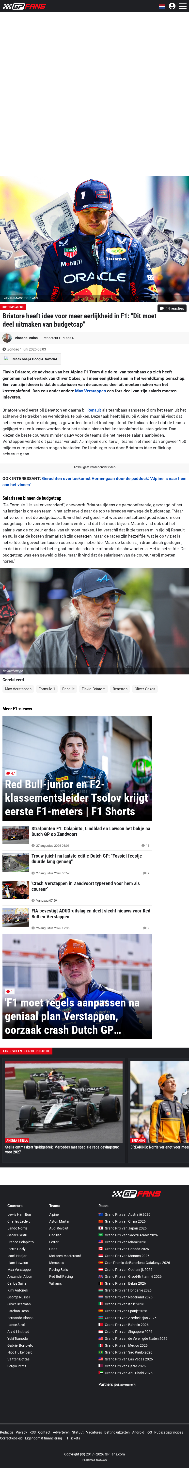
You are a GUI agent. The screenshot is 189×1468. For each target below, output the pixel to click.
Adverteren (61, 1432)
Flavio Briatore (94, 689)
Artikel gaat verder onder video (94, 467)
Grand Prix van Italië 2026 (124, 1304)
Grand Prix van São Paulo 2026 (128, 1352)
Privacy (21, 1432)
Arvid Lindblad (18, 1332)
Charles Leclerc (19, 1221)
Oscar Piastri (17, 1235)
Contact (44, 1432)
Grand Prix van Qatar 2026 (125, 1366)
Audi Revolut (58, 1228)
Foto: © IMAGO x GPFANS (20, 298)
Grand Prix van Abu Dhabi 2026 (129, 1373)
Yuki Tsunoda (17, 1338)
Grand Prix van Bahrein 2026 (127, 1325)
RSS (33, 1432)
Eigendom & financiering (43, 1438)
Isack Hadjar (17, 1256)
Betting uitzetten (117, 1432)
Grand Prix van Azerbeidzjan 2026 (131, 1318)
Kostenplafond (13, 307)
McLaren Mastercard (65, 1256)
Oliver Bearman (19, 1304)
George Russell (18, 1297)
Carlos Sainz (16, 1283)
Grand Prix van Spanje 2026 (126, 1311)
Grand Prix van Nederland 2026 (129, 1297)
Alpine (54, 1214)
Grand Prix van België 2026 (125, 1283)
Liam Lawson (17, 1263)
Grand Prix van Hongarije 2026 (128, 1290)
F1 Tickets (72, 1438)
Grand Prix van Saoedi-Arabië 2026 (131, 1235)
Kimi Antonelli (17, 1290)
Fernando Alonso (20, 1318)
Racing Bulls (58, 1270)
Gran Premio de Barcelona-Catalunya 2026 (137, 1263)
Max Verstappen (90, 390)
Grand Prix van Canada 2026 (127, 1249)
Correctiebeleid (11, 1438)
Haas (53, 1249)
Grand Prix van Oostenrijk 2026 (128, 1270)
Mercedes (56, 1263)
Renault (94, 410)
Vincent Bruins (26, 338)
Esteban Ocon (18, 1311)
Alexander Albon (19, 1276)
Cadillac (55, 1235)
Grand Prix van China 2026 (125, 1221)
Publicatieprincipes (168, 1432)
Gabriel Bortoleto (20, 1345)
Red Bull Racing (61, 1276)
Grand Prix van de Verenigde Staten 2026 (136, 1338)
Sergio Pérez (16, 1366)
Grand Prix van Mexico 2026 (126, 1345)
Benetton (120, 689)
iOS (149, 1432)
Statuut (78, 1432)
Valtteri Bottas (18, 1359)
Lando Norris (17, 1228)
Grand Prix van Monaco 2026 (127, 1256)
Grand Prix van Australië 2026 (127, 1214)
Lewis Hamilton (19, 1214)
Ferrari (54, 1242)
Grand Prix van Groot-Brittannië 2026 (133, 1276)
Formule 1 (47, 689)
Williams (55, 1283)
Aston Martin (59, 1221)
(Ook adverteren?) (125, 1385)
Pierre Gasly (16, 1249)
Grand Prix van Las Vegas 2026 (129, 1359)
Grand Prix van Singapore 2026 (128, 1332)
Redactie (6, 1432)
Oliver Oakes (145, 689)
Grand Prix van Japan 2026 (126, 1228)
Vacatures (94, 1432)
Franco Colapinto (20, 1242)
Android (138, 1432)
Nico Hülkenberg (19, 1352)
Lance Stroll (16, 1325)
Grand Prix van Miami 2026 (125, 1242)
